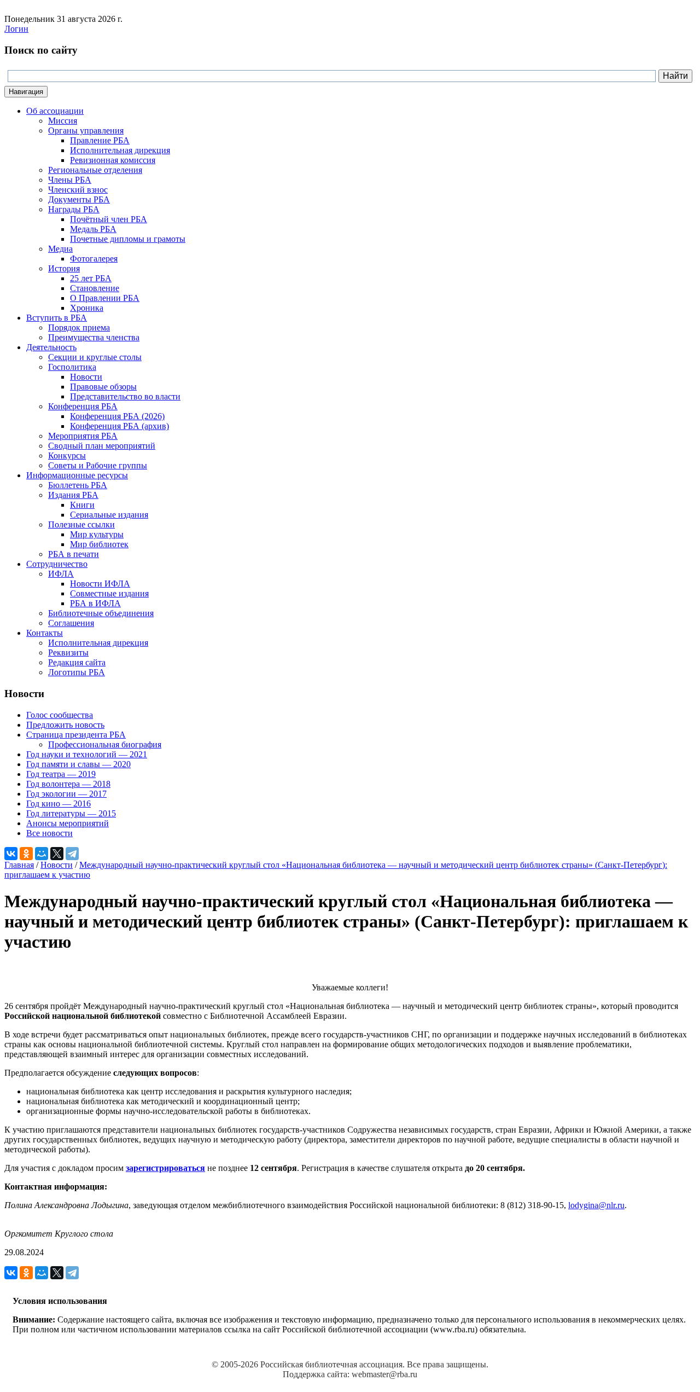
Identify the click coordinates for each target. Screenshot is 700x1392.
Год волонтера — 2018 (68, 783)
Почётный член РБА (108, 219)
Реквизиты (68, 652)
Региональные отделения (95, 170)
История (64, 268)
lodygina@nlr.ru (596, 1205)
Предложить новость (65, 724)
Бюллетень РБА (77, 485)
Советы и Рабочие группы (97, 465)
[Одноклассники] (26, 853)
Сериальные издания (109, 514)
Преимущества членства (93, 337)
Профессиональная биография (104, 744)
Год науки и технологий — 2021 (86, 754)
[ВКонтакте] (11, 853)
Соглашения (71, 623)
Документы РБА (79, 199)
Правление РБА (100, 140)
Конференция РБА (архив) (119, 426)
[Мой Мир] (41, 853)
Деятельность (51, 347)
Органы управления (86, 130)
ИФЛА (61, 573)
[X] (56, 853)
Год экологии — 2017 (66, 793)
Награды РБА (74, 209)
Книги (82, 504)
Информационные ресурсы (77, 475)
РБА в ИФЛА (95, 603)
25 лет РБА (91, 278)
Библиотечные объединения (101, 613)
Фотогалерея (94, 258)
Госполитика (72, 367)
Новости (86, 376)
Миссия (62, 120)
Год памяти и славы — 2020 (78, 764)
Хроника (86, 307)
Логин (16, 28)
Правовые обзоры (103, 386)
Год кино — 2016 (58, 803)
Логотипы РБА (76, 672)
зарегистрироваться (165, 1168)
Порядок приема (79, 327)
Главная (19, 864)
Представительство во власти (125, 396)
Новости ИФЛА (100, 583)
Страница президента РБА (76, 734)
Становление (94, 288)
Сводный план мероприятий (101, 445)
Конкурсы (67, 455)
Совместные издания (109, 593)
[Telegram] (72, 853)
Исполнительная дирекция (120, 150)
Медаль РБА (93, 229)
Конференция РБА (83, 406)
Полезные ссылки (81, 524)
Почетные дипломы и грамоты (127, 238)
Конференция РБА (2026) (117, 416)
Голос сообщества (59, 715)
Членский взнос (78, 189)
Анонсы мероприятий (67, 823)
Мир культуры (97, 534)
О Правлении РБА (104, 298)
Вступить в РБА (56, 317)
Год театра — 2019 (61, 774)
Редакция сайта (77, 662)
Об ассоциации (55, 110)
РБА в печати (73, 554)
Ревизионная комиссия (112, 160)
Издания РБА (73, 495)
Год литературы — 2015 (71, 813)
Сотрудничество (57, 564)
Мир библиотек (99, 544)
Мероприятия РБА (83, 435)
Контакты (44, 632)
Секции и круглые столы (95, 357)
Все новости (49, 833)
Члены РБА (69, 179)
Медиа (60, 248)
